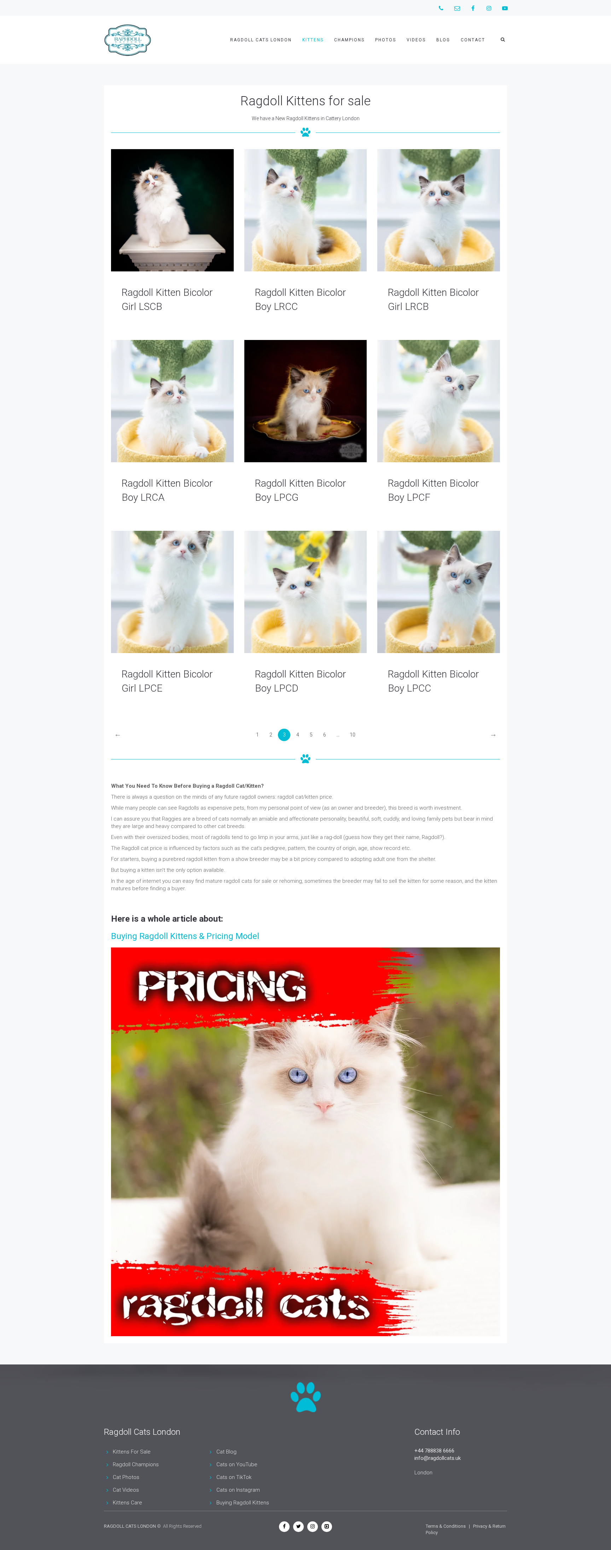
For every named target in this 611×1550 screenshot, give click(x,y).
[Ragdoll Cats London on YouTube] (505, 8)
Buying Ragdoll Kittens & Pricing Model (185, 936)
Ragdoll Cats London (261, 39)
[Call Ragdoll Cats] (441, 8)
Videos (416, 39)
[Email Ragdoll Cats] (457, 8)
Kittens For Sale (132, 1452)
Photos (385, 39)
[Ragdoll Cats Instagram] (312, 1526)
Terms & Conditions (446, 1526)
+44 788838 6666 (434, 1451)
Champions (349, 39)
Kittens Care (127, 1502)
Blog (443, 39)
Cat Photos (126, 1477)
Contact (473, 39)
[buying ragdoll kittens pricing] (305, 1141)
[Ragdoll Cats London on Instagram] (489, 8)
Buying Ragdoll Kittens (242, 1502)
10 (352, 735)
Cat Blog (226, 1452)
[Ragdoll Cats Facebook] (284, 1526)
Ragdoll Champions (136, 1464)
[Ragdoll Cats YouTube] (326, 1526)
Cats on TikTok (233, 1477)
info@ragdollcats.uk (437, 1458)
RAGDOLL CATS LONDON (130, 1526)
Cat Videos (126, 1490)
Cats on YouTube (236, 1464)
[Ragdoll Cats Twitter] (298, 1526)
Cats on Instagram (238, 1490)
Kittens (313, 39)
